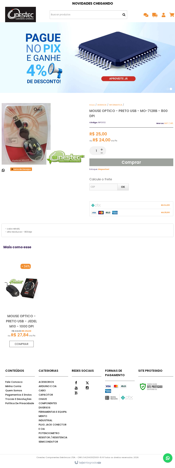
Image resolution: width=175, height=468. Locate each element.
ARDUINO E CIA (48, 386)
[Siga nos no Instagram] (87, 387)
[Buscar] (124, 14)
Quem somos (13, 390)
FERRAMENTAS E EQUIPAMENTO (53, 414)
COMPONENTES (48, 403)
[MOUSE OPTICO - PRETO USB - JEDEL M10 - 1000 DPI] (21, 306)
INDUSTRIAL (45, 420)
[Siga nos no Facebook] (76, 382)
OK (123, 187)
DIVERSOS (101, 104)
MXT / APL (168, 123)
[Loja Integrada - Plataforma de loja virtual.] (87, 462)
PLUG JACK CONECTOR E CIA (52, 427)
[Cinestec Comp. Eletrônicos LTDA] (20, 14)
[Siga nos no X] (87, 382)
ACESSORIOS (46, 382)
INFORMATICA (115, 104)
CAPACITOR (46, 394)
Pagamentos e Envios (18, 394)
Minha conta (13, 386)
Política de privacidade (19, 403)
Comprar (131, 162)
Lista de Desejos (22, 169)
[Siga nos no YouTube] (76, 387)
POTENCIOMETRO (49, 433)
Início (92, 104)
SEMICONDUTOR (48, 441)
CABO (42, 390)
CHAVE (43, 399)
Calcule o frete (100, 179)
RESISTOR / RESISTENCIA (53, 437)
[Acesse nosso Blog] (76, 392)
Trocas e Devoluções (18, 399)
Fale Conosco (14, 382)
